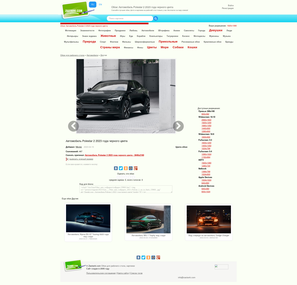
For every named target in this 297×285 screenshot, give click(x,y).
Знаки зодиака (89, 35)
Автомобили (148, 30)
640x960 (205, 183)
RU (92, 4)
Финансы (128, 47)
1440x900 (206, 128)
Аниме (176, 30)
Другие (103, 55)
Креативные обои (212, 41)
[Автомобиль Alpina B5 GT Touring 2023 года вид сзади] (88, 218)
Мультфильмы (71, 41)
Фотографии (104, 30)
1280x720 (206, 165)
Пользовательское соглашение (101, 273)
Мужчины (214, 35)
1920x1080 (206, 162)
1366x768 (206, 171)
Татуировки (172, 35)
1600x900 (206, 137)
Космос (186, 35)
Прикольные (168, 41)
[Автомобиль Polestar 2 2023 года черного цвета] (125, 96)
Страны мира (110, 47)
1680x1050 (206, 125)
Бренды (229, 41)
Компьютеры (156, 35)
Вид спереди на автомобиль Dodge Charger (209, 235)
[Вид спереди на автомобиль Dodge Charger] (209, 219)
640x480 (205, 188)
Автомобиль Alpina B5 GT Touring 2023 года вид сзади (88, 235)
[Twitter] (121, 168)
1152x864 (206, 157)
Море (165, 47)
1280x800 (206, 131)
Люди (229, 30)
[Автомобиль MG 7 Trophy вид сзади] (148, 219)
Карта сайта (123, 273)
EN (100, 4)
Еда (131, 35)
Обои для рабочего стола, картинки (118, 265)
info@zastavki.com (186, 277)
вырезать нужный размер (81, 158)
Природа (89, 41)
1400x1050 (206, 145)
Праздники (120, 30)
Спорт (103, 41)
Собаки (178, 47)
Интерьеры (72, 35)
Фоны (140, 47)
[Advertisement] (222, 80)
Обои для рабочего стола (72, 55)
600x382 (205, 114)
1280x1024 (206, 154)
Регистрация (228, 8)
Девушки (215, 30)
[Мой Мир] (131, 168)
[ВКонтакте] (116, 168)
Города (201, 30)
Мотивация (70, 30)
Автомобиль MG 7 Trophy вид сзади (148, 235)
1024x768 (206, 148)
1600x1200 (206, 142)
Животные (108, 36)
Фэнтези (114, 41)
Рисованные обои (191, 41)
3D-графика (163, 30)
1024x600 (206, 174)
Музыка (226, 35)
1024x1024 (206, 180)
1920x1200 (206, 122)
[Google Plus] (136, 168)
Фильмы (126, 41)
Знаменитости (87, 30)
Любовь (133, 30)
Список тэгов (136, 273)
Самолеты (189, 30)
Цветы (152, 47)
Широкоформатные (145, 41)
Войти (231, 5)
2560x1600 (206, 119)
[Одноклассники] (126, 168)
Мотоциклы (199, 35)
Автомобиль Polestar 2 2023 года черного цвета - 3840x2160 (114, 155)
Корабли (141, 35)
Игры (122, 35)
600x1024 (206, 191)
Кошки (192, 47)
